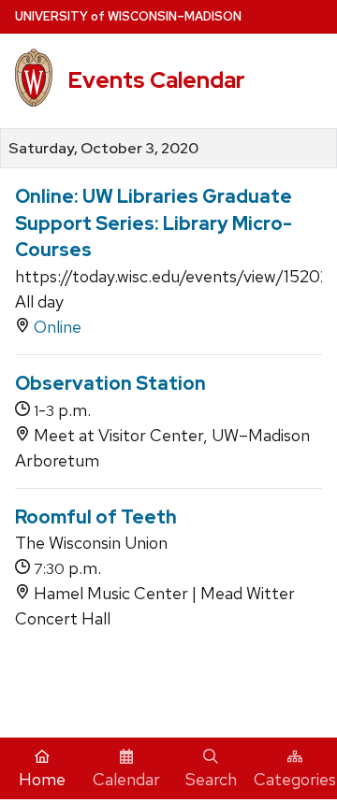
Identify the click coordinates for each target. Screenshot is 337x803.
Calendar (126, 779)
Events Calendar (156, 79)
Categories (295, 779)
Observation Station (110, 383)
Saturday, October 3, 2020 (103, 148)
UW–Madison (128, 16)
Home (42, 779)
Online (57, 326)
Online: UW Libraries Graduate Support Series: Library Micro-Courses (153, 223)
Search (211, 779)
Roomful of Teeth (96, 517)
